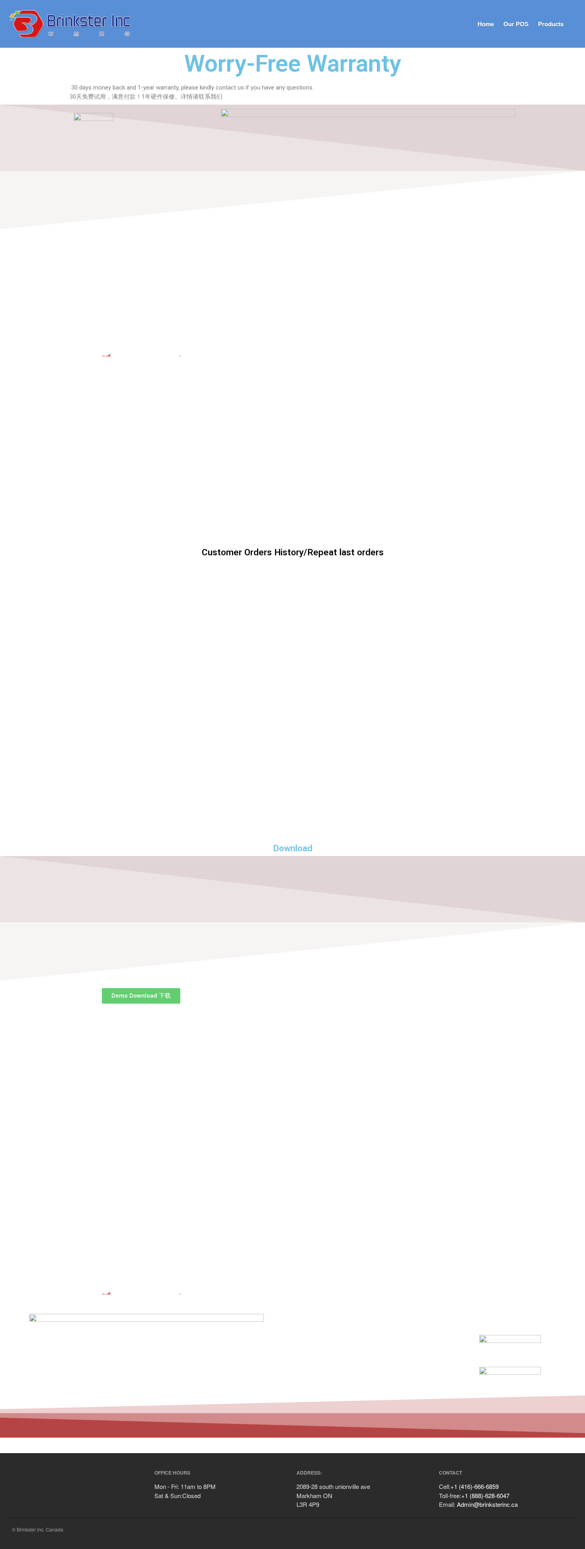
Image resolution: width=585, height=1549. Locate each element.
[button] (141, 996)
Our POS (515, 23)
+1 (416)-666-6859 (474, 1486)
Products (551, 23)
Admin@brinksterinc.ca (487, 1504)
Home (486, 23)
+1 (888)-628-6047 (485, 1495)
